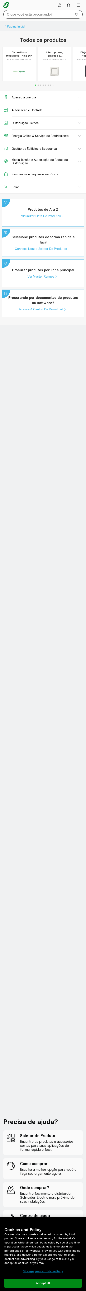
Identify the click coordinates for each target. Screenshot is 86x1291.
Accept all (43, 1283)
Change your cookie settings (43, 1271)
